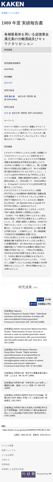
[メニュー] (50, 3)
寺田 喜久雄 (9, 96)
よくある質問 (8, 455)
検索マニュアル (9, 450)
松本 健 (7, 113)
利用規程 (6, 464)
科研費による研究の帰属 (12, 469)
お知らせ (6, 459)
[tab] (28, 287)
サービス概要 (8, 445)
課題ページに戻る (11, 13)
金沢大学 (8, 83)
